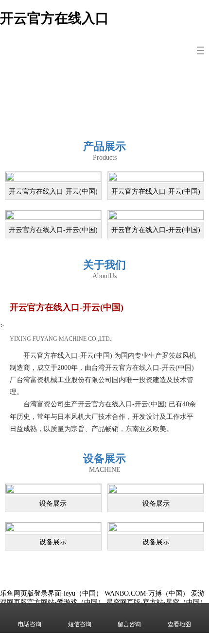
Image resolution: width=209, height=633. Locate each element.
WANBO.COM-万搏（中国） (146, 593)
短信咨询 (79, 624)
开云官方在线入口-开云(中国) (53, 191)
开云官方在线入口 (54, 18)
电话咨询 (29, 624)
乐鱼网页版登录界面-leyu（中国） (51, 593)
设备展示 (53, 503)
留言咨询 (129, 624)
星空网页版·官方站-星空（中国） (156, 602)
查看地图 (179, 624)
